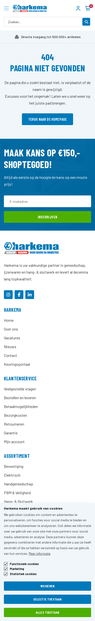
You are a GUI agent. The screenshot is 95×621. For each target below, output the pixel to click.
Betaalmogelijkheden (21, 406)
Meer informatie (39, 554)
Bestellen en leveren (20, 397)
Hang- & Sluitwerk (18, 501)
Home (9, 320)
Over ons (11, 329)
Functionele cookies (24, 564)
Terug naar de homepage (47, 119)
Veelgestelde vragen (20, 388)
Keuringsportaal (17, 364)
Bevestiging (13, 466)
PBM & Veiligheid (17, 492)
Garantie (11, 432)
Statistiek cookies (23, 574)
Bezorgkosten (15, 415)
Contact (10, 355)
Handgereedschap (18, 484)
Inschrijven (47, 216)
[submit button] (86, 22)
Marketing (17, 568)
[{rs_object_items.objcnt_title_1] (8, 294)
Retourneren (14, 424)
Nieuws (10, 346)
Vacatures (12, 337)
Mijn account (14, 441)
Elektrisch (12, 475)
